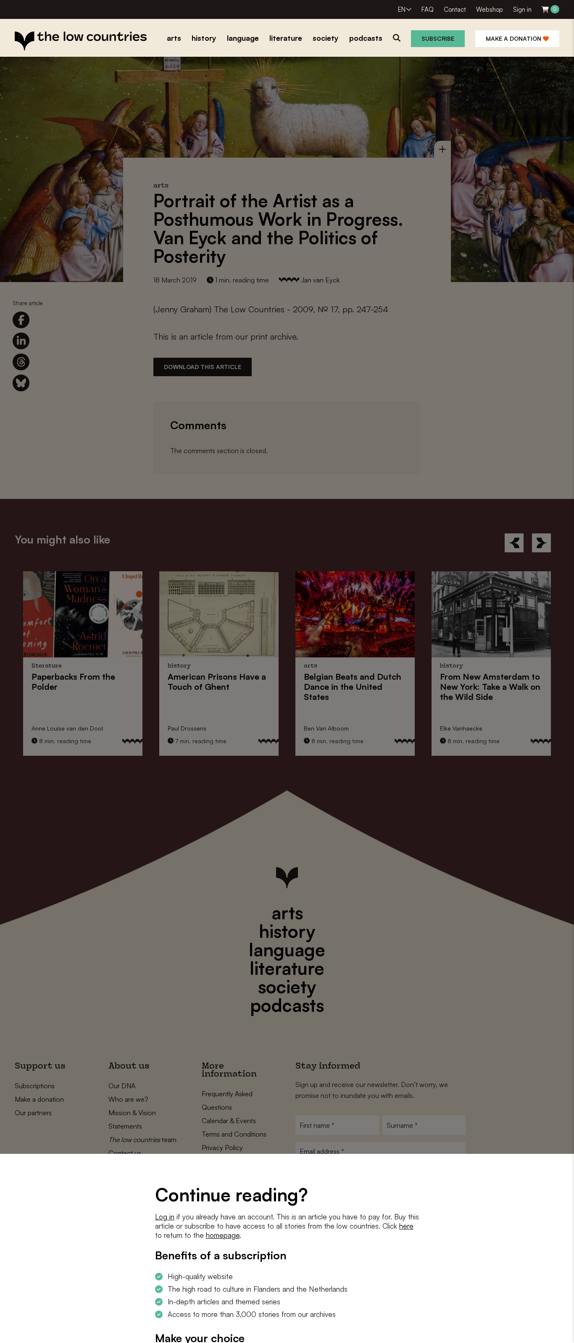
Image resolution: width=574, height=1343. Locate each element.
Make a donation (514, 38)
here (406, 1226)
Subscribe (437, 38)
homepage (223, 1235)
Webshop (489, 9)
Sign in (522, 9)
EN (401, 9)
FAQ (427, 9)
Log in (164, 1216)
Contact (455, 9)
